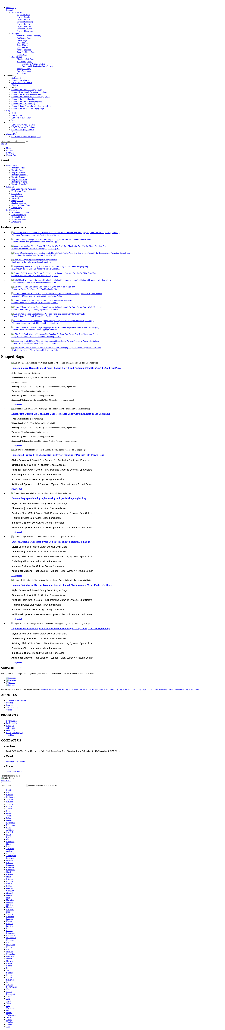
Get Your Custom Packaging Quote (25, 136)
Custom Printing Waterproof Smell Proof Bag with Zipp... (35, 242)
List (13, 120)
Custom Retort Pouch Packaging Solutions (28, 92)
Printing (14, 85)
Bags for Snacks (23, 17)
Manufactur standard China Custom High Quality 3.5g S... (35, 248)
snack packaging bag (14, 732)
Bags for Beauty (23, 24)
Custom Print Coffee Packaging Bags (26, 90)
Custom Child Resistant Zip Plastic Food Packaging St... (34, 275)
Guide (14, 113)
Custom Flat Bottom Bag (178, 689)
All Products (194, 689)
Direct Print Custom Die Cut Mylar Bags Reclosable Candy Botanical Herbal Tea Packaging (60, 413)
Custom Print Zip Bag (113, 689)
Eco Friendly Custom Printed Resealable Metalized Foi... (34, 350)
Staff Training (12, 707)
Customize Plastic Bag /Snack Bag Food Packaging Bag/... (35, 289)
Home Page (11, 8)
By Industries (16, 12)
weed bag (10, 735)
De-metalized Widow (20, 80)
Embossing (16, 78)
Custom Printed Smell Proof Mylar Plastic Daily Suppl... (34, 303)
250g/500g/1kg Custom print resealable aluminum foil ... (34, 282)
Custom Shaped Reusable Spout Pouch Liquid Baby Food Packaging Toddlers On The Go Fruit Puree (66, 368)
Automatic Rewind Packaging (29, 36)
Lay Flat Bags (22, 43)
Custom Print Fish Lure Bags (23, 104)
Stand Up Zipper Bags (26, 52)
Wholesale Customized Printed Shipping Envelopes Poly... (35, 323)
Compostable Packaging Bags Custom (37, 66)
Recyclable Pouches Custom (33, 64)
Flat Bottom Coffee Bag (157, 689)
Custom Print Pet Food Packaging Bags (27, 108)
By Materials (16, 57)
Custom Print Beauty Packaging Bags (26, 101)
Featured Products (48, 689)
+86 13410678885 (13, 771)
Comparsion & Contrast (21, 118)
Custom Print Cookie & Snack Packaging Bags (30, 97)
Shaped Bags (22, 45)
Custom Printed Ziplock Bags (91, 689)
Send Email (6, 780)
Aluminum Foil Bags (25, 59)
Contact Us (10, 134)
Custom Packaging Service (22, 129)
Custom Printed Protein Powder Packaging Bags (31, 106)
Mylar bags (21, 73)
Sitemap (60, 689)
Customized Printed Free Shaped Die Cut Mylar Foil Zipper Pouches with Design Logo (57, 454)
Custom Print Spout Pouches (23, 99)
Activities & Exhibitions (16, 700)
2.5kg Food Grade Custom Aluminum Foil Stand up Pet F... (36, 336)
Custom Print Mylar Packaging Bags (26, 94)
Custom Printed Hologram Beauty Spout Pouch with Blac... (36, 309)
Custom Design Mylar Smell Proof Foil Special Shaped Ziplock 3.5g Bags (50, 541)
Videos (14, 132)
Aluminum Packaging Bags (134, 689)
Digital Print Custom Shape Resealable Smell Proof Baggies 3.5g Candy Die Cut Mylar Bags (60, 628)
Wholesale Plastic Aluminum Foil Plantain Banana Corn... (35, 235)
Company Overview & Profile (23, 125)
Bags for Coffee (23, 15)
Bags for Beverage (24, 29)
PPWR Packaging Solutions (23, 127)
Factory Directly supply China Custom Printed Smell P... (34, 255)
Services (9, 705)
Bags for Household (25, 31)
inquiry (14, 404)
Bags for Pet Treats (24, 26)
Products (9, 10)
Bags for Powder (24, 19)
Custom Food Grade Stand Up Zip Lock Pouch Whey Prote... (36, 296)
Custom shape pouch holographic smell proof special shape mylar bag (48, 498)
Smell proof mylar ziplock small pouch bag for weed (33, 262)
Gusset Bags (22, 40)
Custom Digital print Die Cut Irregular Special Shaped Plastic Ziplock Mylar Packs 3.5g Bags (61, 585)
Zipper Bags (22, 54)
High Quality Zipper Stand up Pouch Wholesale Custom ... (35, 269)
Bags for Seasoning (25, 22)
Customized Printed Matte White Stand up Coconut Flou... (35, 343)
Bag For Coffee (71, 689)
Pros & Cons (16, 115)
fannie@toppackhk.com (16, 761)
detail (19, 404)
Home (8, 148)
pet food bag (11, 730)
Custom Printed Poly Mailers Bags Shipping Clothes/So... (35, 330)
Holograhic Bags (24, 68)
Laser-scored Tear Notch (21, 83)
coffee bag (10, 728)
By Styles (15, 33)
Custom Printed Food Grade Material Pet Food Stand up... (35, 316)
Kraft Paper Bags (24, 71)
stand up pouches (24, 50)
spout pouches (22, 47)
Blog (8, 111)
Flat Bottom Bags (24, 38)
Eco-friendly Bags (24, 61)
